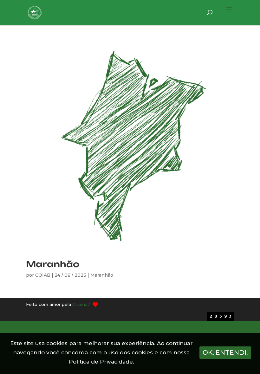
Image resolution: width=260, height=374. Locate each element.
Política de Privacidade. (101, 361)
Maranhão (52, 264)
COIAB (42, 275)
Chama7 (81, 304)
